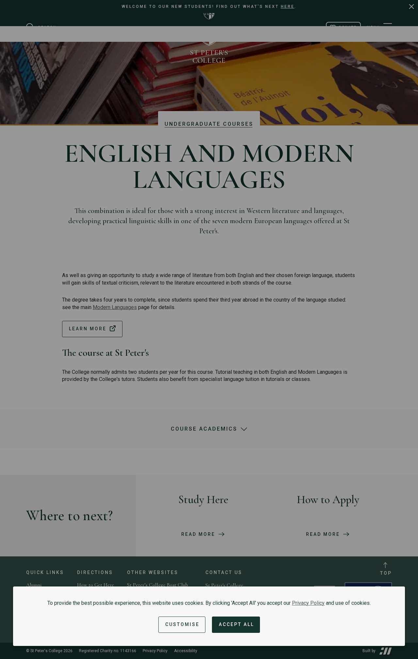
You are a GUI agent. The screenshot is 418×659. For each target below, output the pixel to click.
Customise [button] (182, 624)
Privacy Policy (308, 603)
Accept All (236, 624)
